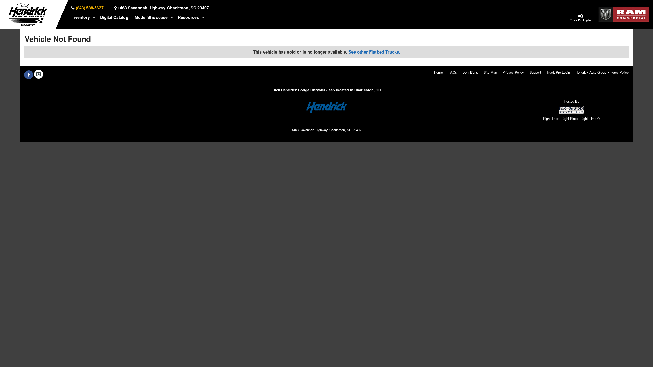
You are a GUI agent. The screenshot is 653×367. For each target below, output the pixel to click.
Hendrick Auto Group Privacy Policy (602, 72)
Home (438, 72)
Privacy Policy (513, 72)
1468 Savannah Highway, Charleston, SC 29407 (163, 8)
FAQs (452, 72)
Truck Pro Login (558, 72)
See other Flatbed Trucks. (374, 52)
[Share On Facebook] (28, 74)
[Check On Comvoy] (38, 74)
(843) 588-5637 (90, 8)
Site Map (490, 72)
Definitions (470, 72)
